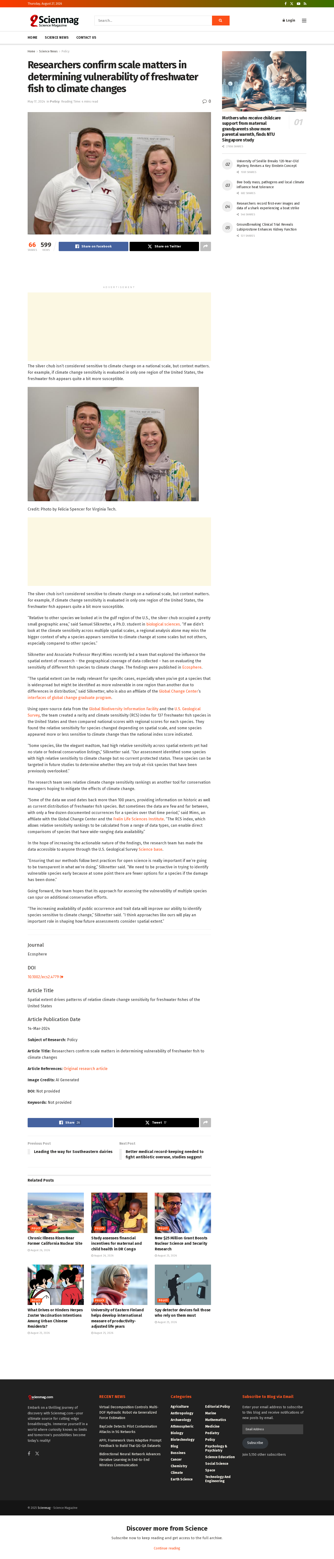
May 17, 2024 (36, 101)
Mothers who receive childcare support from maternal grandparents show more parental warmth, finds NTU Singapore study (251, 129)
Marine (210, 1413)
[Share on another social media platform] (205, 246)
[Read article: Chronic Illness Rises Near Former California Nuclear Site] (56, 1213)
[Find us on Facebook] (286, 4)
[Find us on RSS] (305, 4)
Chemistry (179, 1466)
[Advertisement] (119, 271)
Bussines (178, 1453)
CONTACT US (86, 37)
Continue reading (167, 1548)
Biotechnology (182, 1440)
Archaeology (181, 1420)
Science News (48, 51)
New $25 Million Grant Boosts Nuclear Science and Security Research (181, 1243)
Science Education (220, 1457)
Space (210, 1470)
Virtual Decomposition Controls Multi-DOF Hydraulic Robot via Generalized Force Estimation (128, 1412)
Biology (177, 1433)
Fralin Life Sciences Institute (138, 819)
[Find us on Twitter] (291, 4)
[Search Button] (221, 20)
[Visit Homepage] (54, 20)
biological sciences (163, 624)
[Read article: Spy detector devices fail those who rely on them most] (183, 1285)
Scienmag (44, 1508)
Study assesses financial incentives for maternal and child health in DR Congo (116, 1243)
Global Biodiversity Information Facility (123, 709)
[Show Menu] (304, 20)
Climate (177, 1473)
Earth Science (182, 1479)
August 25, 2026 (167, 1255)
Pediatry (212, 1433)
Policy (65, 51)
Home (31, 51)
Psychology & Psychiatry (216, 1448)
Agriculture (180, 1407)
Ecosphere (191, 667)
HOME (32, 37)
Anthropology (182, 1413)
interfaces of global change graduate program (69, 697)
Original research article (86, 1068)
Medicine (212, 1426)
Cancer (176, 1459)
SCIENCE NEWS (57, 37)
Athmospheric (182, 1426)
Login (290, 20)
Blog (174, 1446)
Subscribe (255, 1443)
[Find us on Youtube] (298, 4)
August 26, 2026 (40, 1250)
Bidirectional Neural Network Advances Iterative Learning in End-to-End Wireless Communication (130, 1459)
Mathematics (215, 1420)
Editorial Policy (217, 1407)
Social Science (216, 1464)
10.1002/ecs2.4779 (44, 977)
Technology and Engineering (218, 1479)
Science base (150, 849)
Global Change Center (178, 691)
